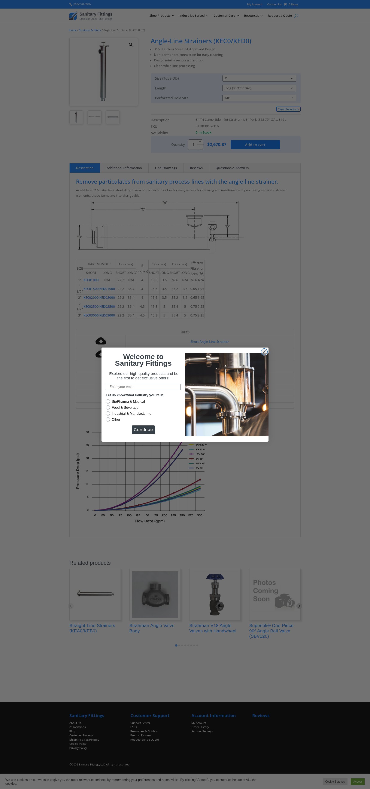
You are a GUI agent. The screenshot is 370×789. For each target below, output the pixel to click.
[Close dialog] (264, 352)
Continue (143, 429)
